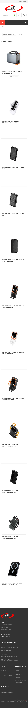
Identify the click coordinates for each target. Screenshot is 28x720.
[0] (23, 15)
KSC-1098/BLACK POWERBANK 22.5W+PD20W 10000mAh (10, 491)
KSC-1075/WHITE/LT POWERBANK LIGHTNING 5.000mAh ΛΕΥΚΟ (11, 122)
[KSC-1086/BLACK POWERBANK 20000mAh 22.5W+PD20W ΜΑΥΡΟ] (14, 245)
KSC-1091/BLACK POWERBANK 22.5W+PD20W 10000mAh (10, 445)
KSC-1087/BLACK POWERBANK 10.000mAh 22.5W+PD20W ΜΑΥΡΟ (13, 306)
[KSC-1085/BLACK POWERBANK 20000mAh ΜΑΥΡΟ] (14, 198)
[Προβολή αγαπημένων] (18, 15)
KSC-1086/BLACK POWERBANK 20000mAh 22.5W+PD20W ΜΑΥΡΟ (13, 260)
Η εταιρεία (3, 670)
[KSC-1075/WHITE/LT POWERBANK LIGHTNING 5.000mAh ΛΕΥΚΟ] (14, 106)
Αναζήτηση (11, 26)
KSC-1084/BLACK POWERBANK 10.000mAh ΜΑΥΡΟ (13, 168)
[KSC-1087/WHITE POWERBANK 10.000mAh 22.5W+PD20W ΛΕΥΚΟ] (14, 337)
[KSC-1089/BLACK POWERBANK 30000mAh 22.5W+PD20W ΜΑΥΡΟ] (14, 383)
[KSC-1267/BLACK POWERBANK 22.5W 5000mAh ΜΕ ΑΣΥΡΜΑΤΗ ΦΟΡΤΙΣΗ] (14, 568)
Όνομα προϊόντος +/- (8, 34)
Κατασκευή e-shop (17, 700)
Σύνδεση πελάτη (22, 1)
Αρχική (5, 26)
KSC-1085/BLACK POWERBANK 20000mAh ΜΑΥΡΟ (13, 214)
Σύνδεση (17, 670)
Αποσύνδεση (18, 682)
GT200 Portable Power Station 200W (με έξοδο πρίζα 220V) (12, 72)
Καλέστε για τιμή (14, 76)
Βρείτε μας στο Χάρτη (7, 675)
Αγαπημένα (18, 677)
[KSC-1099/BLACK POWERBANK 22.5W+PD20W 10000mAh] (14, 522)
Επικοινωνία (4, 673)
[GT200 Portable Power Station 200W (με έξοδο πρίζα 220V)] (14, 57)
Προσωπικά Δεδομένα (7, 692)
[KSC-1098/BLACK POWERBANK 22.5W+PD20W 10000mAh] (14, 476)
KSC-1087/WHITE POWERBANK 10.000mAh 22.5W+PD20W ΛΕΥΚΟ (13, 353)
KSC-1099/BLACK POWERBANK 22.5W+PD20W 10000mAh (10, 537)
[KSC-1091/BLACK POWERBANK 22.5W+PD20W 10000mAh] (14, 429)
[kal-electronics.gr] (14, 8)
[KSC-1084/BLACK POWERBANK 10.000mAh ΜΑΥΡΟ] (14, 152)
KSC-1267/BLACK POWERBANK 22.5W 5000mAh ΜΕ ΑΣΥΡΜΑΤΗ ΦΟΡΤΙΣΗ (12, 583)
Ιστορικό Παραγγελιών (20, 680)
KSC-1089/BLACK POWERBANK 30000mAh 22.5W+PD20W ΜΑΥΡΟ (13, 399)
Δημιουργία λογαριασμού (18, 673)
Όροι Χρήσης (4, 690)
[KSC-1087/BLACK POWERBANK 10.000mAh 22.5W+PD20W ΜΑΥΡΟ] (14, 291)
